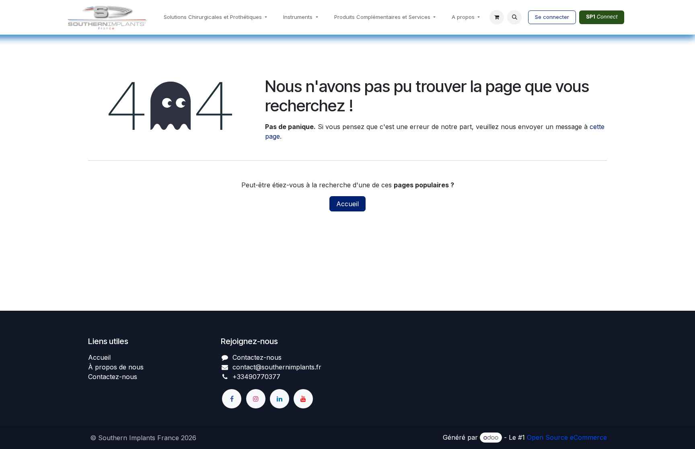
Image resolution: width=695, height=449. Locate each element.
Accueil (347, 204)
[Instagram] (255, 398)
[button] (514, 17)
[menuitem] (215, 17)
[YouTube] (303, 398)
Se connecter (552, 17)
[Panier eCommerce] (496, 17)
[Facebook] (231, 398)
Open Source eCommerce (567, 437)
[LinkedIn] (279, 398)
